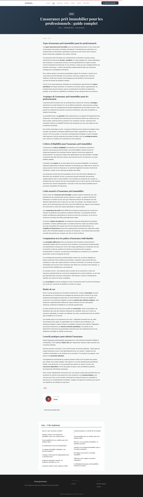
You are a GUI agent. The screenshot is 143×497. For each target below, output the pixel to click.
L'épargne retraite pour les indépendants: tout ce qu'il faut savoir (55, 455)
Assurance (60, 3)
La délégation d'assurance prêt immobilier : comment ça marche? (86, 464)
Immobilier (86, 3)
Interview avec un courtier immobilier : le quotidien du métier (86, 442)
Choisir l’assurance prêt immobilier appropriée (57, 340)
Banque (67, 3)
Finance (79, 3)
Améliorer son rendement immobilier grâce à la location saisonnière (87, 448)
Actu (53, 3)
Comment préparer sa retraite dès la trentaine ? (87, 431)
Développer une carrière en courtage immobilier (84, 453)
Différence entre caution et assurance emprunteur (84, 459)
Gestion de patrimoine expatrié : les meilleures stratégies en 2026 (52, 461)
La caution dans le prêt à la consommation (54, 445)
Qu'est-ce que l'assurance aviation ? (52, 431)
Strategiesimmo (40, 481)
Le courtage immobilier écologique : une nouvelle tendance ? (53, 450)
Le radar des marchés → (110, 3)
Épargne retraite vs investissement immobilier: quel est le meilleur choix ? (53, 435)
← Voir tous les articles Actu (51, 410)
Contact (99, 486)
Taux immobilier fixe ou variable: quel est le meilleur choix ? (55, 441)
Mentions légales (101, 483)
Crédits (73, 3)
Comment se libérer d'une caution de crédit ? (55, 466)
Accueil (48, 3)
